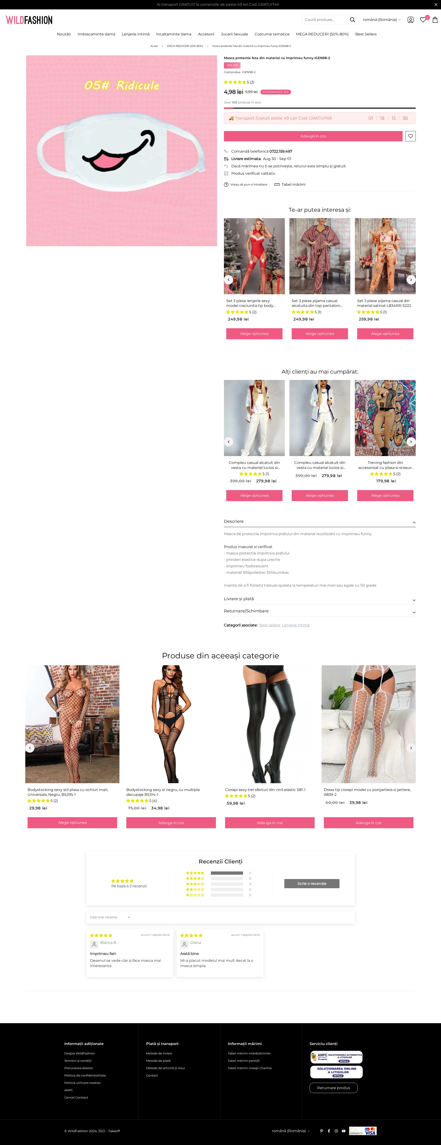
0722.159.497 (280, 151)
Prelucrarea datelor (78, 1068)
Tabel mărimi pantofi (244, 1060)
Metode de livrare (159, 1053)
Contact (152, 1075)
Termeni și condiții (78, 1060)
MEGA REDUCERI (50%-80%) (322, 34)
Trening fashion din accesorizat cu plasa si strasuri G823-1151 (385, 465)
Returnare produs (333, 1088)
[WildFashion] (29, 19)
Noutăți (64, 34)
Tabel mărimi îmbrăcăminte (249, 1053)
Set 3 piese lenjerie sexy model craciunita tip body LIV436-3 (249, 303)
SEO (101, 1131)
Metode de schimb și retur (165, 1068)
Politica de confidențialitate (85, 1075)
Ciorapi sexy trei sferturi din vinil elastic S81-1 (265, 790)
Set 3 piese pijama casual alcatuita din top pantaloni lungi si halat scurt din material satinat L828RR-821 (317, 303)
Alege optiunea (254, 333)
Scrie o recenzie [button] (312, 883)
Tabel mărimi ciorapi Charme (250, 1068)
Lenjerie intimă (296, 625)
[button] (235, 82)
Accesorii (206, 34)
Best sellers (269, 625)
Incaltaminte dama (173, 34)
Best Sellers (366, 34)
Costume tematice (272, 34)
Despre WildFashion (79, 1053)
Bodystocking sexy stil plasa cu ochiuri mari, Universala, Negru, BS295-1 (68, 792)
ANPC (68, 1090)
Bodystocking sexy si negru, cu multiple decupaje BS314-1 (163, 792)
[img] (101, 935)
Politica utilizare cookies (82, 1083)
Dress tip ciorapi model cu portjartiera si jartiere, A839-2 (367, 792)
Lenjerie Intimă (136, 34)
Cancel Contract (76, 1097)
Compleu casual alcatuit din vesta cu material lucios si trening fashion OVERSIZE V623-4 (319, 465)
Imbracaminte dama (96, 34)
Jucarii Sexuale (234, 34)
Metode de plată (158, 1060)
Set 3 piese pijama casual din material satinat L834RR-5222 (384, 303)
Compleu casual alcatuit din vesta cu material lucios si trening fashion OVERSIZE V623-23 (254, 465)
